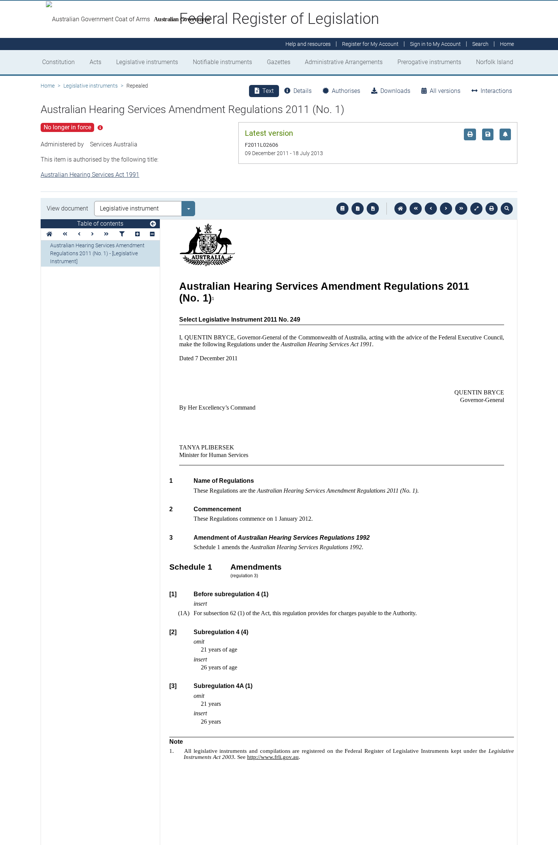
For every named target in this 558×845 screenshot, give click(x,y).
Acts (95, 62)
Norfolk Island (494, 62)
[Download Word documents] (373, 209)
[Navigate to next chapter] (461, 209)
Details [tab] (302, 90)
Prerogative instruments (429, 62)
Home (48, 86)
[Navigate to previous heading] (79, 234)
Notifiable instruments (222, 62)
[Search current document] (507, 209)
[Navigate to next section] (446, 209)
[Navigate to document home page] (49, 234)
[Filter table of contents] (122, 234)
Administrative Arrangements (344, 62)
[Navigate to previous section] (431, 209)
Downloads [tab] (395, 90)
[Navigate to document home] (400, 209)
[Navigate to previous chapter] (416, 209)
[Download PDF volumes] (358, 209)
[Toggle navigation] (153, 224)
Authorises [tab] (346, 90)
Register (370, 44)
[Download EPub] (342, 209)
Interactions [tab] (496, 90)
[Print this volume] (491, 209)
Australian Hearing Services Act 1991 (90, 174)
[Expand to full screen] (476, 209)
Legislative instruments (147, 62)
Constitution (58, 62)
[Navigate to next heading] (92, 234)
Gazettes (278, 62)
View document (67, 208)
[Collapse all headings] (152, 234)
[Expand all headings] (137, 234)
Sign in (435, 44)
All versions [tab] (445, 90)
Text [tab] (268, 90)
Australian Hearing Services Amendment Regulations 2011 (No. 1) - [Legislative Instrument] (97, 253)
